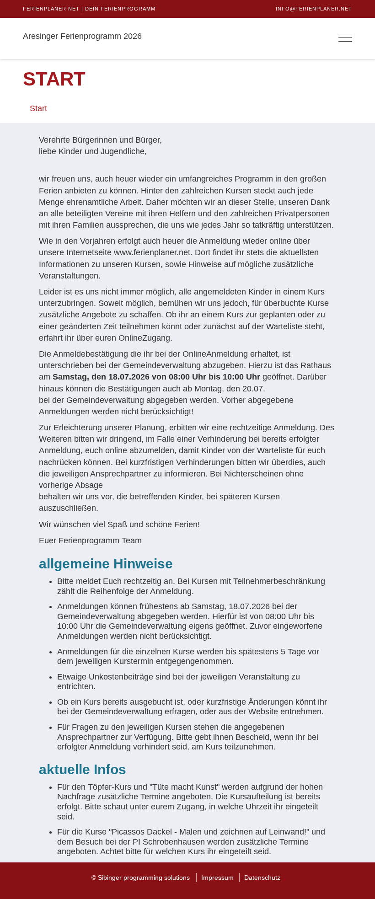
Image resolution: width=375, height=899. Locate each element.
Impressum (217, 877)
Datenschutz (262, 877)
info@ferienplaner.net (314, 8)
